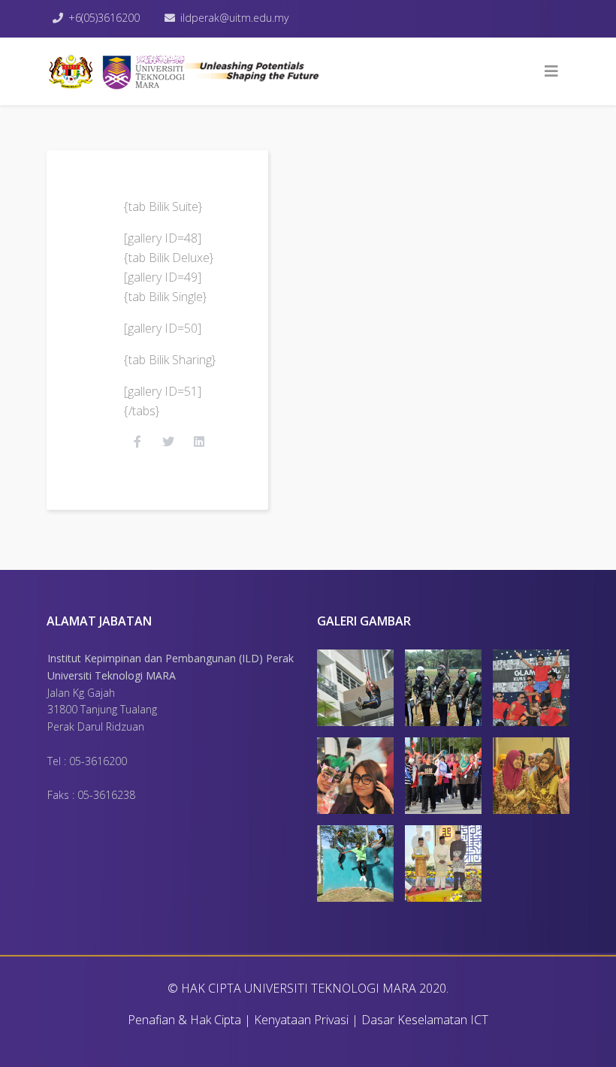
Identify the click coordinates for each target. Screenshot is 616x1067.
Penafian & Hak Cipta (184, 1019)
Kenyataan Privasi (301, 1019)
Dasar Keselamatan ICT (424, 1019)
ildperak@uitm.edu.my (234, 18)
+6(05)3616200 (104, 18)
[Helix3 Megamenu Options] (551, 71)
